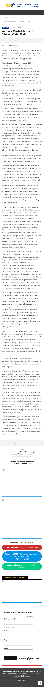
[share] (2, 40)
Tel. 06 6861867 (34, 674)
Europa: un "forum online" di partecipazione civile (22, 462)
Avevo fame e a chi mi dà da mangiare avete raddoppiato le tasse (22, 452)
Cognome (8, 640)
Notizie (5, 27)
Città (6, 648)
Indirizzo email (10, 619)
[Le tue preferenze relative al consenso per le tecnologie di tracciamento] (40, 683)
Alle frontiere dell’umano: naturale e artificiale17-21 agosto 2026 (22, 556)
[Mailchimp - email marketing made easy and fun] (29, 658)
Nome (7, 631)
